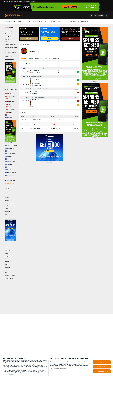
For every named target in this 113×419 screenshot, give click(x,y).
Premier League (9, 31)
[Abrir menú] (106, 15)
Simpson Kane (36, 124)
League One (8, 36)
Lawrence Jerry (37, 119)
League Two (8, 39)
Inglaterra (26, 44)
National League (9, 42)
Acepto (102, 362)
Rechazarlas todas (102, 366)
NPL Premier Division (10, 52)
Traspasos (56, 58)
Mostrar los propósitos (102, 371)
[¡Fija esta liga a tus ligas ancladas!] (43, 68)
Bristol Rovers (59, 119)
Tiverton (57, 128)
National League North (10, 44)
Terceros (11, 374)
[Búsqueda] (91, 15)
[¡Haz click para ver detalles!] (49, 72)
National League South (11, 47)
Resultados (38, 58)
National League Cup (10, 50)
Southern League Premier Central (9, 55)
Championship (8, 33)
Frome (57, 124)
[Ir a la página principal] (17, 15)
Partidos (47, 58)
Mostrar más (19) (9, 59)
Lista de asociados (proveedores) (58, 368)
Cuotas (31, 58)
